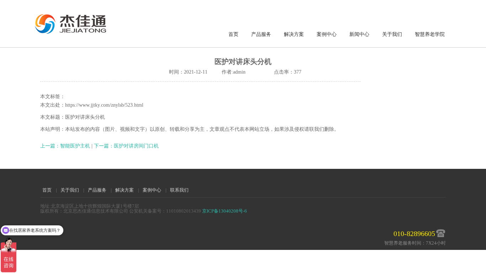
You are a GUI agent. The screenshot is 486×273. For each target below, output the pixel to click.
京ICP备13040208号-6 (224, 211)
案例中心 (327, 34)
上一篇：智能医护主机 (65, 146)
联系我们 (179, 190)
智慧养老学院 (430, 34)
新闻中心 (359, 34)
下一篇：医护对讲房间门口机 (126, 146)
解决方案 (294, 34)
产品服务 (261, 34)
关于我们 (392, 34)
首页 (233, 34)
